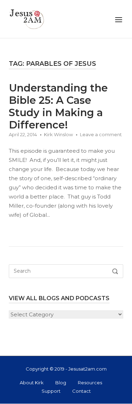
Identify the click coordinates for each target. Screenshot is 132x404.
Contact (81, 391)
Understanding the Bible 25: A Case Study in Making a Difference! (58, 106)
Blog (60, 382)
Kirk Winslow (58, 134)
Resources (90, 382)
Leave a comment (101, 134)
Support (51, 391)
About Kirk (32, 382)
